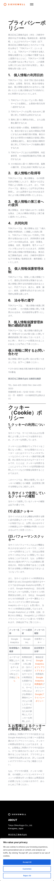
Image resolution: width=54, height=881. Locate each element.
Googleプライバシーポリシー (40, 697)
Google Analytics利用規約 (39, 680)
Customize (27, 869)
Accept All (27, 862)
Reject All (27, 875)
